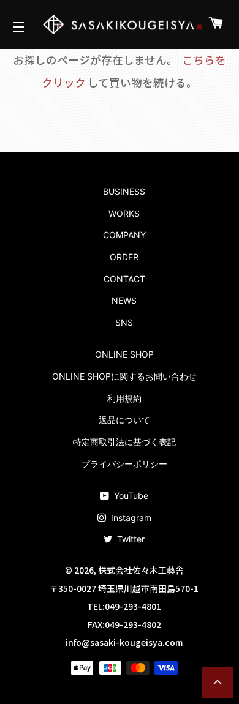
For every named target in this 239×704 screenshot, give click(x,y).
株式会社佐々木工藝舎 (141, 570)
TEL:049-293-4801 (124, 606)
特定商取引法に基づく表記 (124, 441)
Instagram (129, 517)
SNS (124, 322)
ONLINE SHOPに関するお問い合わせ (124, 376)
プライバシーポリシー (124, 464)
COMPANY (124, 235)
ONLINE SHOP (124, 354)
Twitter (130, 539)
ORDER (124, 257)
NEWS (124, 300)
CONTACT (124, 279)
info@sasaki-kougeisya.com (124, 642)
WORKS (124, 213)
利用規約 (124, 398)
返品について (124, 419)
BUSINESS (124, 191)
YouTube (130, 495)
